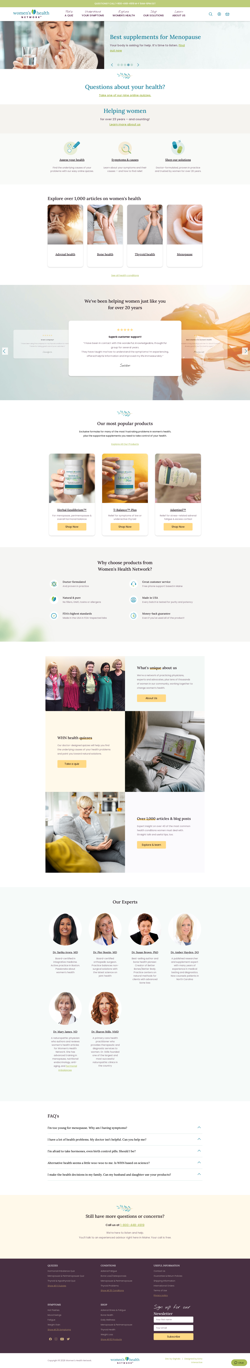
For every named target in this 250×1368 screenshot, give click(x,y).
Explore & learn (151, 845)
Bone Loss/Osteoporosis (113, 1275)
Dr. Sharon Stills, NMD (105, 1031)
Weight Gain (54, 1324)
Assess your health (71, 159)
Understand (93, 13)
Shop (153, 13)
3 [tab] (125, 65)
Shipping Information (164, 1280)
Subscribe (173, 1336)
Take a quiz (72, 764)
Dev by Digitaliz (173, 1358)
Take (69, 13)
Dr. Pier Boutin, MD (105, 952)
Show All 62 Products (111, 1339)
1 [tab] (118, 65)
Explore (124, 13)
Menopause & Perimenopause (116, 1280)
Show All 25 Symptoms (59, 1329)
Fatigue (51, 1319)
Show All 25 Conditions (112, 1290)
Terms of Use (160, 1290)
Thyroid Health (108, 1329)
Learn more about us (125, 124)
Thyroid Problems (110, 1285)
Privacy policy (161, 1295)
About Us (151, 698)
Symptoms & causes (125, 159)
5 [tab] (131, 65)
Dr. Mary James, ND (65, 1031)
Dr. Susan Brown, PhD (145, 952)
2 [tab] (122, 65)
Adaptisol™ (178, 510)
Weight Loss (107, 1334)
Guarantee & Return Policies (168, 1275)
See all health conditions (125, 275)
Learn (178, 13)
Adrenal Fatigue (109, 1271)
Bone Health (107, 1315)
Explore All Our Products (125, 444)
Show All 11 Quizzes (57, 1285)
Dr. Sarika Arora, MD (65, 952)
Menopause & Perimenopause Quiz (66, 1275)
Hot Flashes (53, 1310)
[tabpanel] (125, 45)
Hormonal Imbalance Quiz (61, 1271)
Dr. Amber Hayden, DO (185, 952)
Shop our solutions (178, 159)
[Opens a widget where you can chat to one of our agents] (239, 1363)
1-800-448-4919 (132, 1225)
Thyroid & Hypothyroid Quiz (61, 1280)
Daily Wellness (108, 1319)
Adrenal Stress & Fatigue (113, 1310)
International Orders (164, 1285)
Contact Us (159, 1271)
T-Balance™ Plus (125, 510)
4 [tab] (128, 65)
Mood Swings (54, 1315)
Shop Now (71, 526)
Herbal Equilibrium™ (72, 510)
